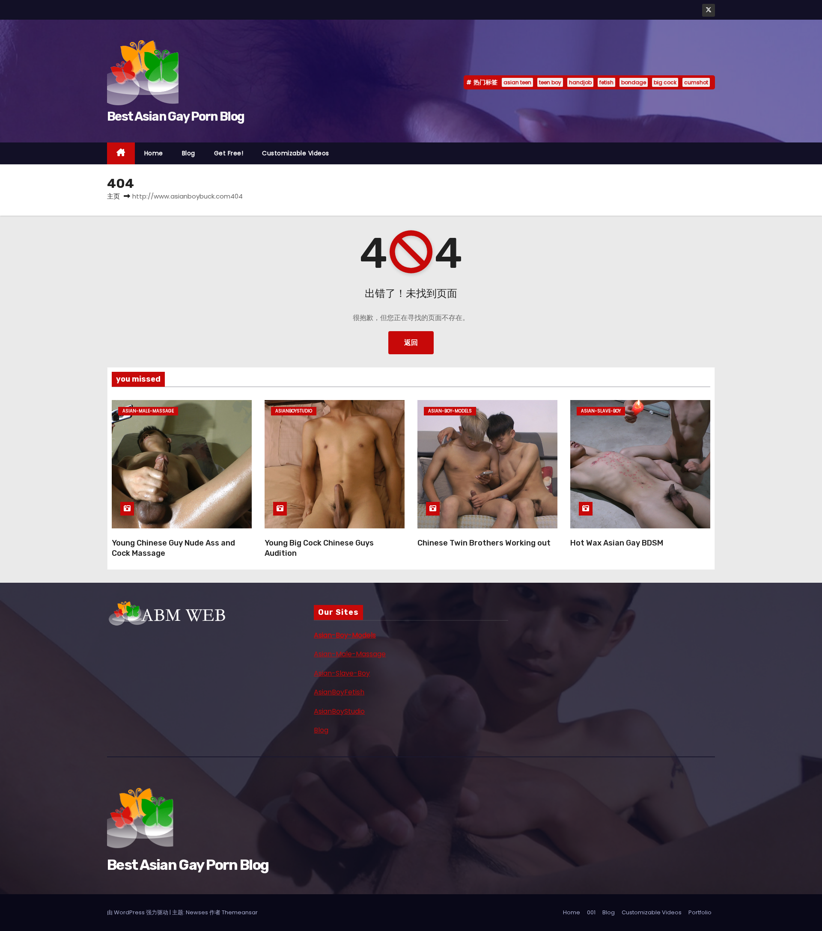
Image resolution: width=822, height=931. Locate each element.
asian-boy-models (450, 411)
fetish (606, 82)
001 (591, 912)
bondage (633, 82)
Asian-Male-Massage (350, 654)
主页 (113, 196)
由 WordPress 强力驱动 (138, 912)
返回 (411, 342)
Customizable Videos (295, 153)
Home (153, 153)
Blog (188, 153)
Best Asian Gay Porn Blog (175, 116)
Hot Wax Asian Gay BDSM (616, 543)
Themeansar (240, 912)
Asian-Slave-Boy (342, 673)
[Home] (121, 153)
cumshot (696, 82)
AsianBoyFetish (339, 692)
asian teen (517, 82)
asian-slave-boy (601, 411)
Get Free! (229, 153)
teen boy (550, 82)
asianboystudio (293, 411)
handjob (580, 82)
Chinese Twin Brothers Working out (484, 543)
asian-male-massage (148, 411)
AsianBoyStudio (339, 711)
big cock (665, 82)
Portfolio (700, 912)
